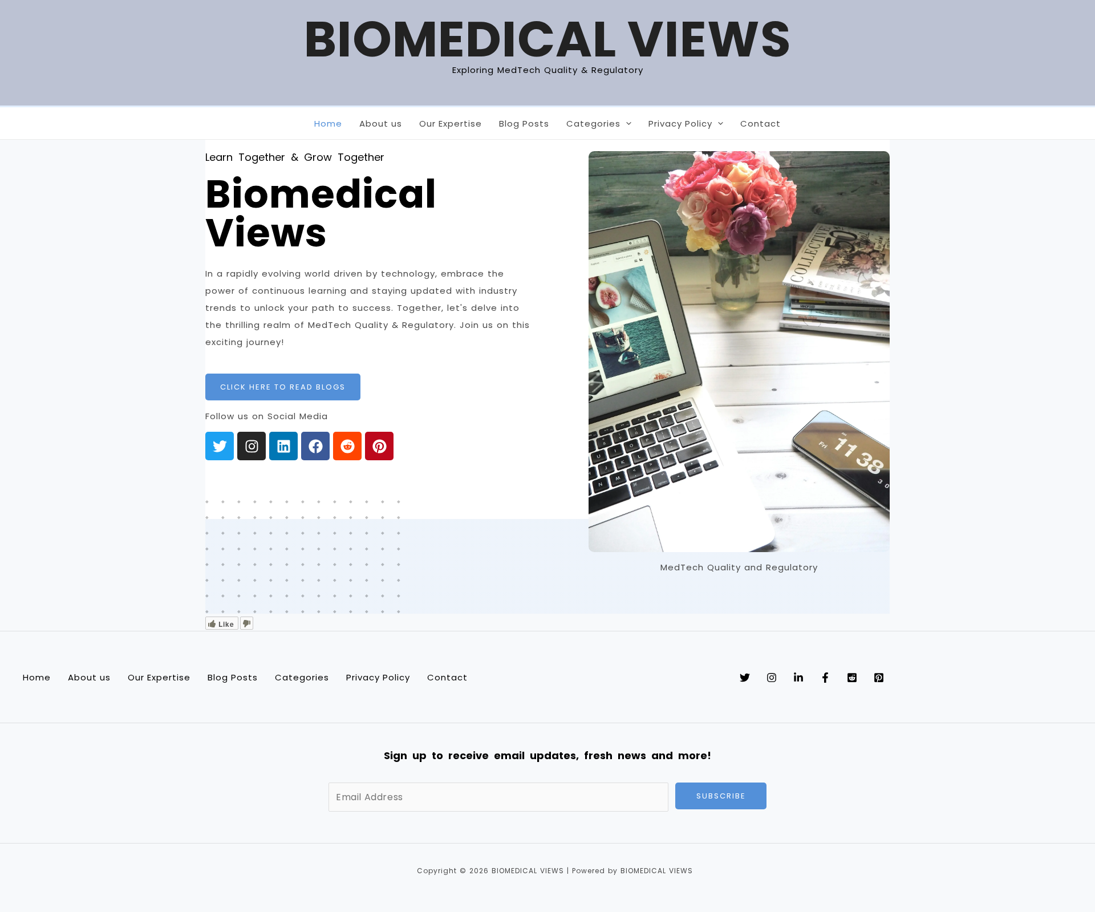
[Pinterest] (879, 677)
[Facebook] (825, 677)
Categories (593, 125)
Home (328, 125)
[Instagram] (771, 677)
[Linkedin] (798, 677)
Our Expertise (450, 125)
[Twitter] (745, 677)
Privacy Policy (680, 125)
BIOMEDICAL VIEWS (548, 39)
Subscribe (721, 796)
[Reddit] (852, 677)
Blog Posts (524, 125)
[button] (625, 123)
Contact (760, 125)
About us (380, 125)
